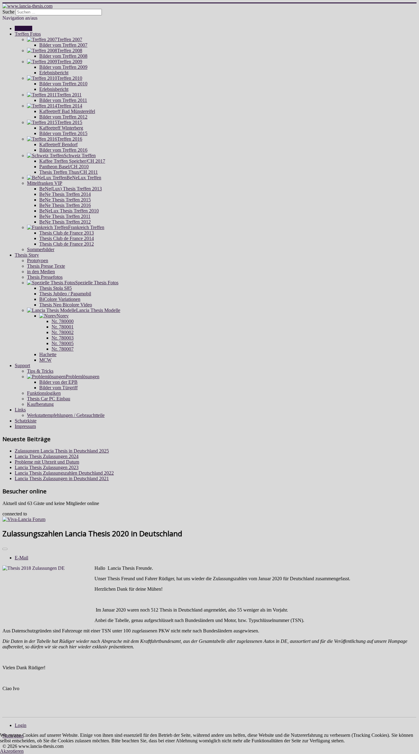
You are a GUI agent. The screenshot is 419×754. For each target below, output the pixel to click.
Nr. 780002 (63, 332)
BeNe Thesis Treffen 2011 (64, 216)
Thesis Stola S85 (55, 288)
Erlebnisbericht (53, 72)
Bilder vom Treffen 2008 (63, 56)
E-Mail (21, 557)
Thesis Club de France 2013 (66, 232)
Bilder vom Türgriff (58, 387)
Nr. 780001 (63, 326)
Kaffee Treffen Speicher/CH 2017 (72, 161)
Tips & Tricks (40, 371)
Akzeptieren (12, 751)
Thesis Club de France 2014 (66, 238)
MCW (45, 360)
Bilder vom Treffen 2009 (63, 67)
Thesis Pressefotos (45, 277)
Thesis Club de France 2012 (66, 244)
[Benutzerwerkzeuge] (4, 549)
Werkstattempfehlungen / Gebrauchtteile (66, 415)
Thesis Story (27, 255)
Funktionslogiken (44, 393)
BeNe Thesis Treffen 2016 (65, 205)
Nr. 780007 (63, 349)
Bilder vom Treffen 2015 (63, 133)
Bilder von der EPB (58, 382)
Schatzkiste (26, 420)
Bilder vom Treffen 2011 (63, 100)
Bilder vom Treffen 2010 (63, 83)
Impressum (25, 426)
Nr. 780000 (63, 321)
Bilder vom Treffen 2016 (63, 150)
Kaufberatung (40, 404)
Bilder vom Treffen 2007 (63, 45)
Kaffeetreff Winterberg (61, 127)
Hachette (47, 354)
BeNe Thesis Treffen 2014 (65, 194)
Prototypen (37, 260)
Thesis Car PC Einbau (48, 398)
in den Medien (41, 271)
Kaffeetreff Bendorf (58, 144)
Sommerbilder (40, 249)
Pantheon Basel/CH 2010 (64, 166)
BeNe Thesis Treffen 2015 (65, 199)
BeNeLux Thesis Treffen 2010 (69, 210)
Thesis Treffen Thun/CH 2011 (68, 172)
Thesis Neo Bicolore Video (65, 304)
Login (20, 725)
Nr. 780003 (63, 337)
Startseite (23, 28)
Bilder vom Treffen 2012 (63, 116)
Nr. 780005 (63, 343)
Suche (8, 11)
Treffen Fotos (28, 34)
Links (20, 409)
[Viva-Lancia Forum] (23, 519)
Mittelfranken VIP (44, 183)
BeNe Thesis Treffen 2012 (65, 221)
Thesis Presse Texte (46, 266)
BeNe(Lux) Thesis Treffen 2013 (70, 188)
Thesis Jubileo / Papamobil (65, 293)
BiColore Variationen (59, 299)
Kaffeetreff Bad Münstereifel (67, 111)
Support (22, 365)
